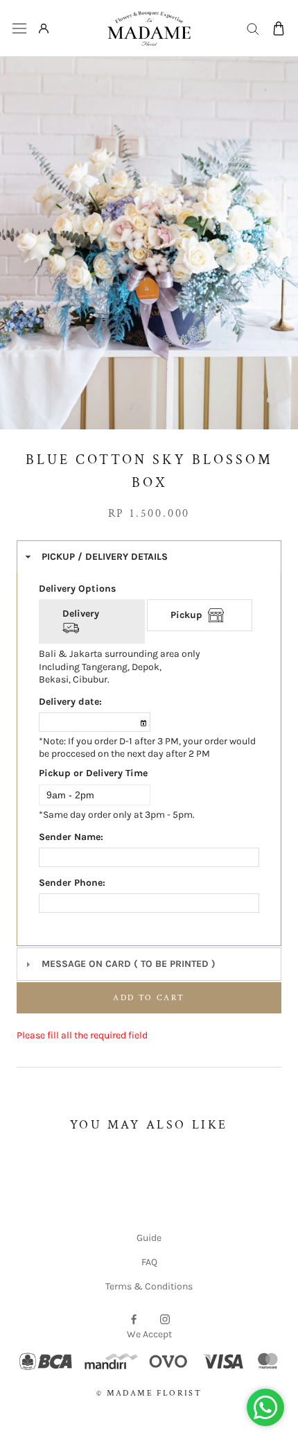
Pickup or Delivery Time (93, 773)
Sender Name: (71, 837)
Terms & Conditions (149, 1286)
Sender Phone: (72, 883)
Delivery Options (77, 588)
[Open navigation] (19, 29)
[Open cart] (279, 28)
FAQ (149, 1262)
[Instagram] (165, 1318)
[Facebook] (134, 1318)
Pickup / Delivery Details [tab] (105, 557)
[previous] (24, 230)
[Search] (253, 28)
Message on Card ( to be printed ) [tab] (129, 964)
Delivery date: (70, 702)
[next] (273, 230)
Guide (149, 1238)
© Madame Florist (149, 1393)
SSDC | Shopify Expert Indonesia (168, 1408)
